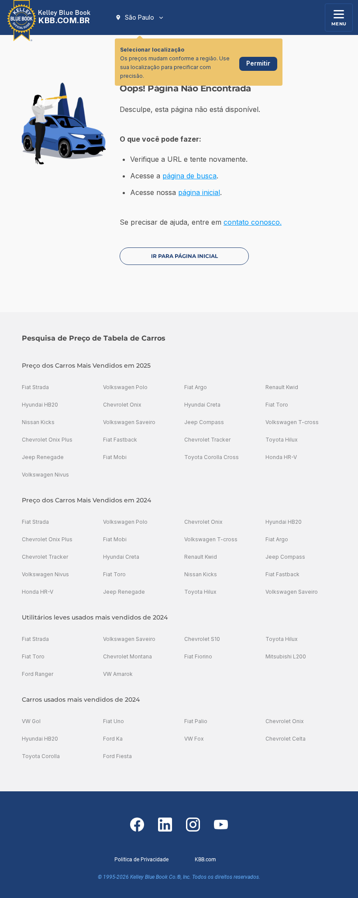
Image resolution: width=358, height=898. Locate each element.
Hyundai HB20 (40, 404)
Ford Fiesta (117, 756)
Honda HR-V (281, 457)
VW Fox (194, 738)
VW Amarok (118, 674)
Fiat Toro (276, 404)
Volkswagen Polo (125, 387)
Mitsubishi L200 (285, 656)
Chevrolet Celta (285, 738)
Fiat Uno (113, 721)
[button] (139, 17)
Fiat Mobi (115, 457)
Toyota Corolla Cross (211, 457)
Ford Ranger (37, 674)
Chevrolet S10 (202, 639)
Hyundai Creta (202, 404)
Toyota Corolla (41, 756)
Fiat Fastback (120, 439)
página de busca (189, 175)
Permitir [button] (258, 63)
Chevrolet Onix (122, 404)
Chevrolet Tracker (207, 439)
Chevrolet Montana (127, 656)
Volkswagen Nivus (45, 474)
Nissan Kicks (38, 422)
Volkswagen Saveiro (129, 422)
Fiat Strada (35, 387)
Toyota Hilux (281, 439)
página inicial (199, 192)
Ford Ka (113, 738)
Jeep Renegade (43, 457)
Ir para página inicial (184, 256)
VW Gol (31, 721)
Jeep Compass (204, 422)
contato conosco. (253, 222)
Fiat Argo (195, 387)
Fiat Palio (195, 721)
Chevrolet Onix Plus (47, 439)
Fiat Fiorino (198, 656)
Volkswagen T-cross (292, 422)
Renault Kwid (281, 387)
